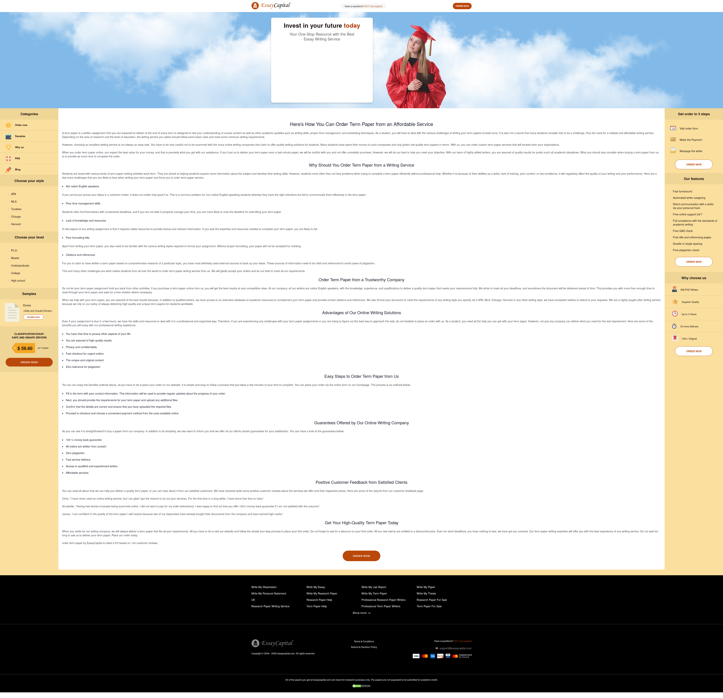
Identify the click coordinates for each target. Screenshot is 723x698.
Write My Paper (426, 587)
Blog (18, 169)
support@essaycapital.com (455, 648)
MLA (14, 201)
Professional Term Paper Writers (381, 606)
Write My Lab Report (374, 587)
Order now (462, 6)
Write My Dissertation (264, 587)
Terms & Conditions (364, 641)
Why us (19, 147)
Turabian (16, 209)
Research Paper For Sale (432, 600)
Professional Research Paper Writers (384, 600)
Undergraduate (20, 265)
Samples (20, 136)
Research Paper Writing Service (270, 606)
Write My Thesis (426, 593)
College (15, 273)
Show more (360, 613)
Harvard (16, 224)
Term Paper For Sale (429, 606)
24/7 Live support (373, 6)
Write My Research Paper (322, 593)
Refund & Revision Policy (364, 646)
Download (33, 317)
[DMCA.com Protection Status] (361, 686)
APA (13, 194)
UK (253, 600)
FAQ (17, 158)
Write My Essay (316, 587)
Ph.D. (14, 250)
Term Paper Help (317, 606)
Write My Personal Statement (268, 593)
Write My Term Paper (374, 593)
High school (18, 280)
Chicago (16, 216)
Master (15, 258)
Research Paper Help (319, 600)
